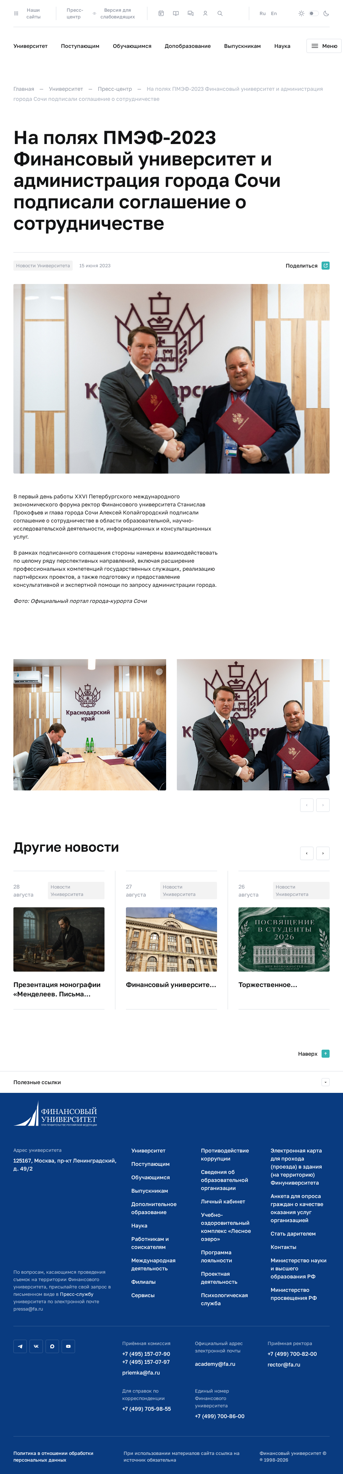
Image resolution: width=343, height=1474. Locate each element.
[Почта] (234, 13)
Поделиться (302, 265)
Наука (282, 46)
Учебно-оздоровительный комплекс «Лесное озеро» (226, 1226)
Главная (23, 88)
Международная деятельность (153, 1264)
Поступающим (80, 46)
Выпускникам (242, 46)
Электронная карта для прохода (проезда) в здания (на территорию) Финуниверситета (296, 1166)
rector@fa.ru (284, 1364)
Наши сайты (33, 13)
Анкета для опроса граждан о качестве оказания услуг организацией (297, 1208)
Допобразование (188, 46)
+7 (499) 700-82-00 (292, 1353)
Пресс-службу (76, 1294)
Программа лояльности (216, 1256)
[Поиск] (220, 13)
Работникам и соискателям (150, 1243)
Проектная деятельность (219, 1277)
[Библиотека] (176, 13)
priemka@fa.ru (141, 1372)
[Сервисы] (190, 13)
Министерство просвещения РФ (294, 1293)
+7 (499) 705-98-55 (146, 1408)
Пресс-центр (75, 13)
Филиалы (143, 1281)
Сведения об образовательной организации (224, 1180)
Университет (30, 46)
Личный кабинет (223, 1201)
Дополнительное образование (154, 1208)
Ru (263, 13)
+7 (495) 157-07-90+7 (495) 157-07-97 (146, 1357)
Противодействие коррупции (225, 1154)
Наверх (308, 1053)
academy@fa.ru (215, 1363)
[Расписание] (161, 13)
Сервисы (143, 1295)
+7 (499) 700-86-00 (220, 1416)
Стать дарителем (293, 1233)
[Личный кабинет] (205, 13)
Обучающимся (132, 46)
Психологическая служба (224, 1299)
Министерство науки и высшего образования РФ (299, 1268)
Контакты (283, 1247)
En (274, 13)
